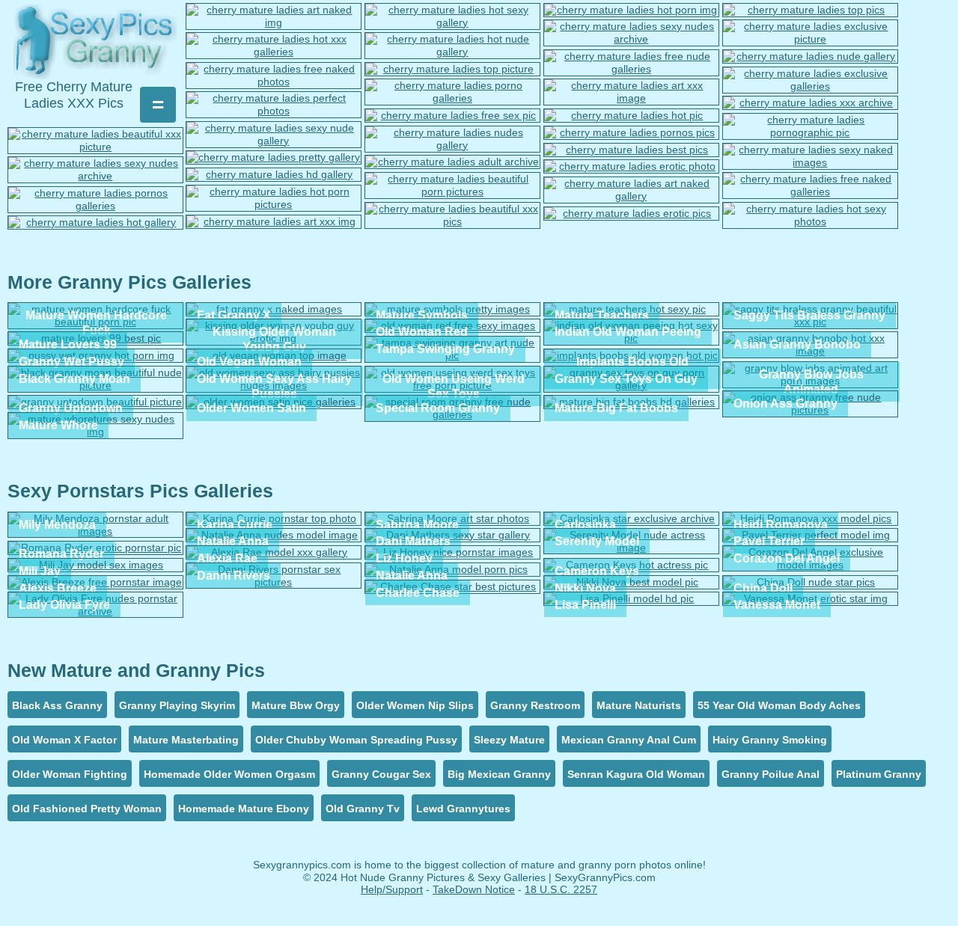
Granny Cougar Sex (381, 774)
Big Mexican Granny (499, 774)
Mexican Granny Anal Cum (628, 740)
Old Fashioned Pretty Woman (87, 809)
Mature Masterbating (186, 740)
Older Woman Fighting (69, 774)
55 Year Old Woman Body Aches (779, 705)
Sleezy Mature (509, 740)
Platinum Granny (878, 774)
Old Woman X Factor (64, 740)
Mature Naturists (639, 705)
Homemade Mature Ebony (243, 809)
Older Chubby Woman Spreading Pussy (356, 740)
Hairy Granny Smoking (770, 740)
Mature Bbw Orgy (295, 705)
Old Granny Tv (363, 809)
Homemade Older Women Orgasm (229, 774)
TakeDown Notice (474, 889)
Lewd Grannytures (463, 809)
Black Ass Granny (57, 705)
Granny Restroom (535, 705)
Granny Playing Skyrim (177, 705)
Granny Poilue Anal (770, 774)
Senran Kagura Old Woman (636, 774)
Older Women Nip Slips (415, 705)
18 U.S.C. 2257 (561, 889)
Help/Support (392, 889)
